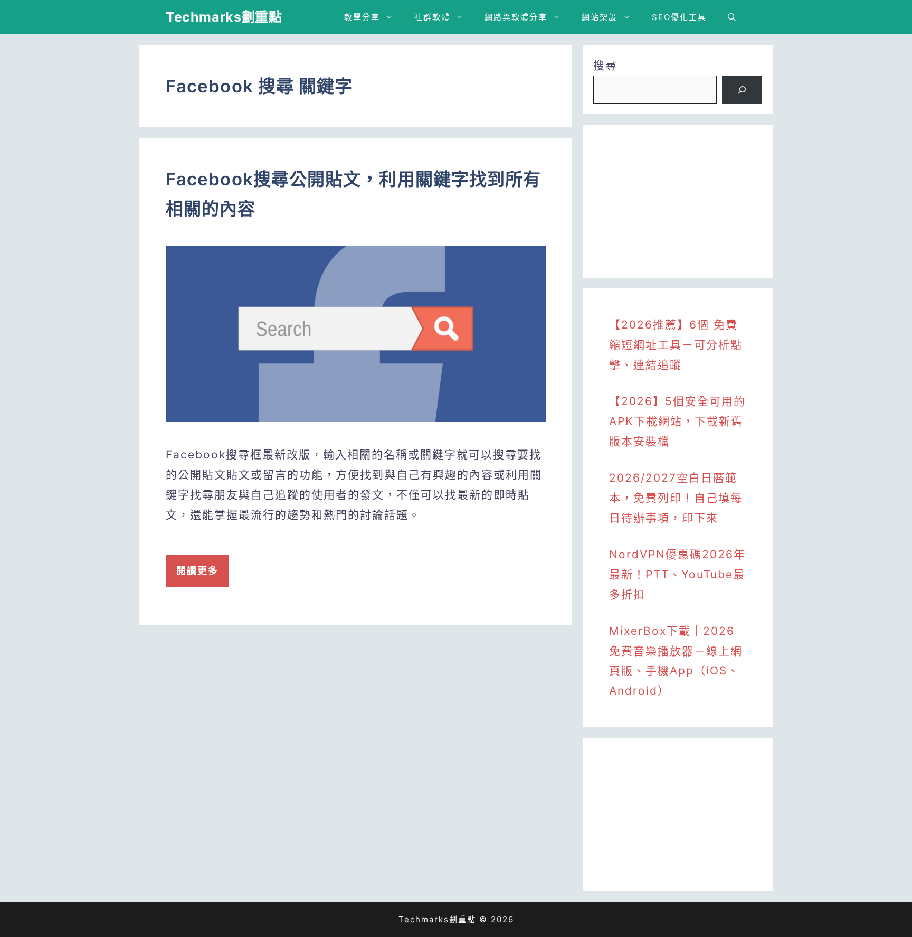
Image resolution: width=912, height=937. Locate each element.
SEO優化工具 (679, 17)
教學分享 (362, 17)
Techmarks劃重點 (224, 17)
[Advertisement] (677, 201)
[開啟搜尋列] (731, 17)
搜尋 (605, 65)
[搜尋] (742, 90)
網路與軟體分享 (515, 17)
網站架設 (600, 17)
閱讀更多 (197, 570)
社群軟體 (432, 17)
